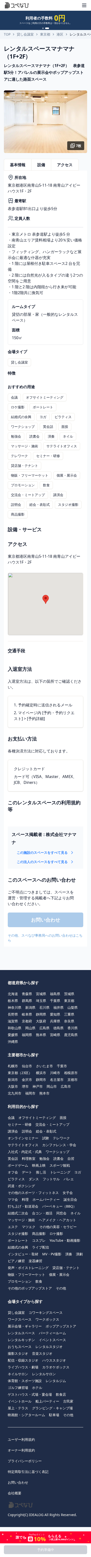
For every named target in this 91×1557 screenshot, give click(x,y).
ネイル (68, 436)
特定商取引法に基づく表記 (28, 1471)
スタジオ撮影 (68, 504)
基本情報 (17, 164)
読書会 (34, 436)
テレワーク (19, 455)
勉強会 (16, 436)
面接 (64, 426)
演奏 (51, 436)
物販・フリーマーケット (29, 475)
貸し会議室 (25, 34)
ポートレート (43, 407)
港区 (60, 34)
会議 (14, 397)
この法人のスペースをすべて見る (42, 861)
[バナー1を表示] (44, 28)
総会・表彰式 (39, 504)
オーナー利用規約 (21, 1450)
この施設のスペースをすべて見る (42, 852)
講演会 (58, 494)
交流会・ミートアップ (28, 494)
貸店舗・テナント (24, 465)
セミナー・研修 (48, 455)
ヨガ (43, 416)
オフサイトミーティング (44, 397)
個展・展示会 (67, 475)
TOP (7, 34)
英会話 (48, 426)
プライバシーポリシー (25, 1461)
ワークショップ (23, 426)
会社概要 (14, 1493)
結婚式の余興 (21, 416)
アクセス (65, 164)
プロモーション (23, 485)
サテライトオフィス (61, 446)
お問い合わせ (18, 1482)
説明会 (16, 504)
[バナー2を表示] (48, 28)
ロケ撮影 (18, 407)
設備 (41, 164)
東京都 (45, 34)
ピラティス (63, 416)
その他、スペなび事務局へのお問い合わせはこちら (45, 937)
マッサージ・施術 (24, 446)
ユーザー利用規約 (21, 1439)
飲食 (46, 485)
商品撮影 (18, 514)
